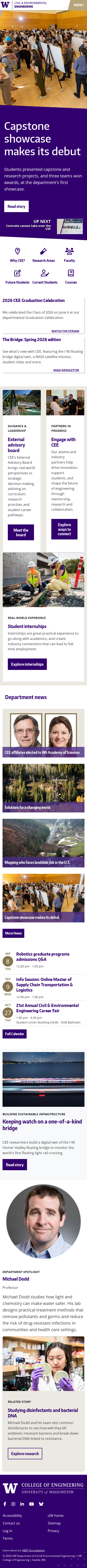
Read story (16, 206)
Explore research (25, 1453)
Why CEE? (17, 260)
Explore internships (27, 664)
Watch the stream (65, 331)
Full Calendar (14, 1034)
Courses (71, 282)
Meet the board (21, 532)
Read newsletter (66, 370)
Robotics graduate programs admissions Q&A (42, 956)
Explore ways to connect (64, 529)
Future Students (17, 282)
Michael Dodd (16, 1279)
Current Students (44, 282)
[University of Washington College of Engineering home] (43, 1488)
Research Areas (44, 260)
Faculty (69, 260)
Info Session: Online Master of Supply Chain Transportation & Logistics (44, 985)
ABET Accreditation (33, 1550)
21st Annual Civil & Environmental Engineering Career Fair (47, 1008)
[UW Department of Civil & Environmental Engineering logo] (25, 5)
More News (13, 933)
